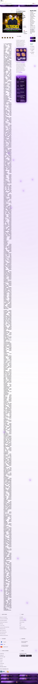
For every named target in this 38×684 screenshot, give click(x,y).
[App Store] (23, 656)
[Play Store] (29, 656)
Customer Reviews (23, 620)
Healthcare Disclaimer (4, 635)
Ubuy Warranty (2, 633)
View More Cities (3, 666)
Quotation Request (3, 620)
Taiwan (1, 660)
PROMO (10, 675)
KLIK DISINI (20, 72)
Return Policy (22, 622)
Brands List (22, 618)
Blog (20, 623)
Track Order (2, 625)
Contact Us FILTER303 (4, 618)
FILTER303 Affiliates (23, 628)
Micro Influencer (3, 630)
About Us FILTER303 (3, 617)
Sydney (1, 658)
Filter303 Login (2, 656)
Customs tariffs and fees (4, 627)
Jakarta (1, 665)
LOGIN (33, 40)
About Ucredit (22, 627)
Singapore (2, 655)
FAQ (20, 625)
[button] (12, 11)
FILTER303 (5, 43)
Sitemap (1, 623)
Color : (19, 36)
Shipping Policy (2, 628)
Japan (1, 661)
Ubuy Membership (3, 632)
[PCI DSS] (2, 672)
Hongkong (2, 653)
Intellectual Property (3, 622)
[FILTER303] (4, 2)
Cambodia (2, 663)
